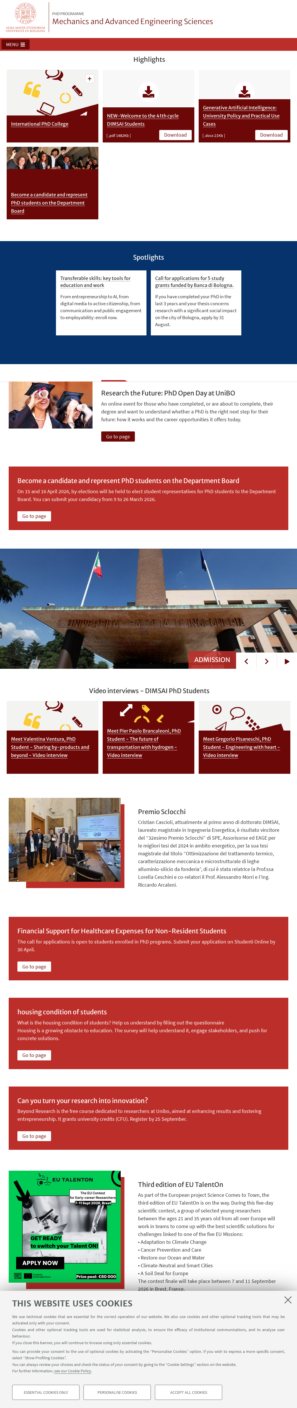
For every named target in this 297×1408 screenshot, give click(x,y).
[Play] (287, 661)
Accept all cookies (188, 1392)
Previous (246, 661)
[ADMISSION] (148, 608)
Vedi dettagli (89, 78)
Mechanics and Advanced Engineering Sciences (132, 19)
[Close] (288, 1299)
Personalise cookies (117, 1392)
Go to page (118, 436)
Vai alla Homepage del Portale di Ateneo (25, 17)
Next (266, 661)
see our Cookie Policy (72, 1370)
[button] (15, 44)
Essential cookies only (46, 1392)
